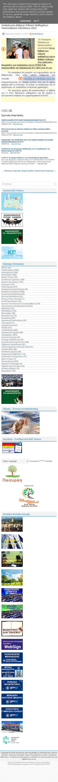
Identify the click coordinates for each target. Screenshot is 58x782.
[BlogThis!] (5, 110)
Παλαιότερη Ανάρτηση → (45, 171)
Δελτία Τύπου (7, 277)
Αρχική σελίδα (27, 171)
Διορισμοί (5, 284)
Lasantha (46, 762)
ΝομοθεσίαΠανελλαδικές (12, 320)
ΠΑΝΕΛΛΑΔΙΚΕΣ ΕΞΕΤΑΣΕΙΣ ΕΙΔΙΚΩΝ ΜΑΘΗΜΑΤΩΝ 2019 (23, 120)
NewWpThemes (21, 762)
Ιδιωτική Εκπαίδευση (10, 296)
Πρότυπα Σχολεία (8, 337)
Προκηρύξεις (7, 335)
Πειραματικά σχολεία (10, 332)
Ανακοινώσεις (7, 270)
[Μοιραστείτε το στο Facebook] (10, 110)
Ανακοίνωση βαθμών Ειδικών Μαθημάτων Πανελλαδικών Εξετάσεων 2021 (24, 27)
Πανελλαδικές (37, 34)
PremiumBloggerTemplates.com (20, 764)
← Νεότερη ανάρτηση (11, 171)
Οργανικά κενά (7, 325)
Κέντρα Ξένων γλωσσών (11, 299)
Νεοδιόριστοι (7, 316)
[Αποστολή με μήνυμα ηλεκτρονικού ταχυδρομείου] (2, 110)
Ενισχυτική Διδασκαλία (11, 294)
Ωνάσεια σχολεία (8, 368)
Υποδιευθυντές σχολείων (12, 356)
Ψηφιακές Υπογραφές (10, 364)
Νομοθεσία (6, 318)
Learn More (25, 21)
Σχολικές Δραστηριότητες (12, 342)
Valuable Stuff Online (42, 764)
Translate (48, 461)
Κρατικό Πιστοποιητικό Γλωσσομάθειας (18, 304)
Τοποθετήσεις (7, 349)
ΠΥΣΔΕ (4, 328)
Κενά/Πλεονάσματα (9, 301)
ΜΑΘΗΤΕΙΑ (29, 486)
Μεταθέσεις (6, 311)
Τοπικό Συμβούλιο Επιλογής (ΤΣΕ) (15, 347)
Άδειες (4, 268)
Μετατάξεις (6, 313)
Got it (36, 21)
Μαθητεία (5, 308)
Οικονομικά (6, 323)
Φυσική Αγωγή (7, 361)
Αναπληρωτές (7, 272)
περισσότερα (18, 124)
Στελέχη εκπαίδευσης (10, 340)
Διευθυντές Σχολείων (10, 280)
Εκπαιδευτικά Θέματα (10, 292)
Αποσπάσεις (6, 275)
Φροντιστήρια (7, 359)
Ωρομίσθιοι (6, 371)
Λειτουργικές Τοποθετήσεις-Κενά (15, 306)
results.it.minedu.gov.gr (39, 78)
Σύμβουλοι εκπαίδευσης (11, 344)
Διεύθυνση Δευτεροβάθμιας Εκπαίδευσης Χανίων (36, 753)
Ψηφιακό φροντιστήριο (11, 366)
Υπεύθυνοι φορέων (9, 352)
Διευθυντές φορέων (10, 282)
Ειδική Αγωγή (7, 287)
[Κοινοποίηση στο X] (8, 110)
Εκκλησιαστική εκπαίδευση (12, 289)
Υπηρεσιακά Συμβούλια (11, 354)
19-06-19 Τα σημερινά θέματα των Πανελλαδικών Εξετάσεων (24, 158)
